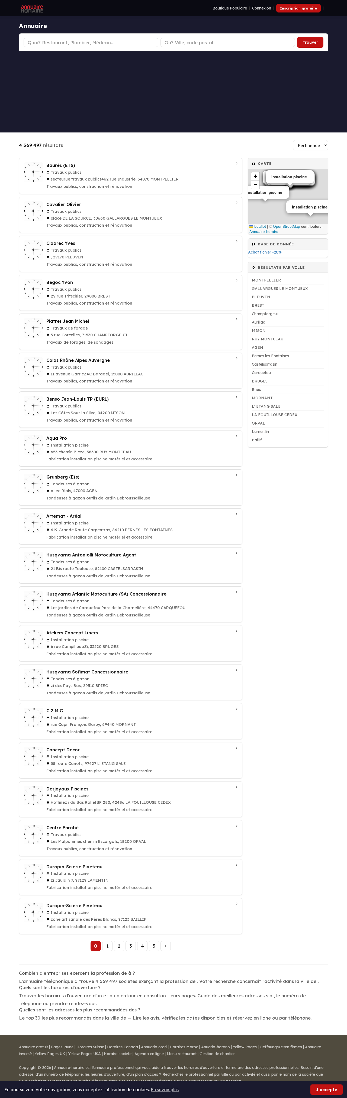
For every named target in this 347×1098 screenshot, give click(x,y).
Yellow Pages (245, 1047)
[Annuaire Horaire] (31, 8)
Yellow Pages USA (84, 1053)
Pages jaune (62, 1047)
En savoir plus (165, 1089)
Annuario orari (154, 1047)
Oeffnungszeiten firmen (281, 1047)
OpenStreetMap (286, 226)
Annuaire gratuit (33, 1047)
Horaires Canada (122, 1047)
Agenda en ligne (149, 1053)
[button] (255, 176)
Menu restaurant (182, 1053)
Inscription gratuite (298, 8)
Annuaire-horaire (263, 231)
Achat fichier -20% (265, 252)
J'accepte (326, 1089)
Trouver (310, 42)
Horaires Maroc (184, 1047)
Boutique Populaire (230, 8)
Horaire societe (117, 1053)
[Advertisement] (173, 92)
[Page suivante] (165, 946)
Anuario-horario (215, 1047)
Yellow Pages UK (50, 1053)
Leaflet (259, 226)
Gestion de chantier (217, 1053)
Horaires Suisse (90, 1047)
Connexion (261, 8)
